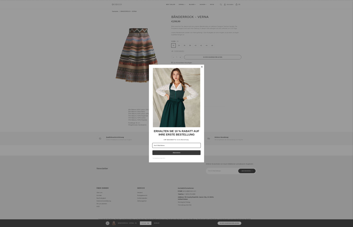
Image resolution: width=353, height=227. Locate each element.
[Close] (202, 67)
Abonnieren (176, 152)
